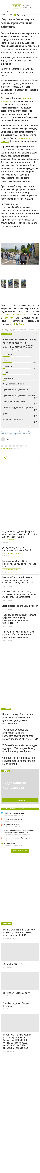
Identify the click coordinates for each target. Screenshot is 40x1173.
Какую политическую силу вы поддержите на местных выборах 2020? (19, 342)
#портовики (26, 434)
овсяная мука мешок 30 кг (16, 993)
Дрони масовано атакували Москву (20, 605)
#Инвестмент (22, 432)
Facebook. (9, 317)
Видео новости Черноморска (14, 785)
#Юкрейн (31, 432)
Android (22, 324)
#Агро (15, 432)
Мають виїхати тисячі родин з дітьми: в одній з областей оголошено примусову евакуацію (18, 580)
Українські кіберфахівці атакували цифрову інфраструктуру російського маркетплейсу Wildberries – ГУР (19, 618)
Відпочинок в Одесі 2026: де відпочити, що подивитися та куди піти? (19, 564)
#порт (2, 432)
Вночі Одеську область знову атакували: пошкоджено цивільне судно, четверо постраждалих (19, 594)
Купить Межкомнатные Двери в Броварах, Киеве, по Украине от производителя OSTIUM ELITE (19, 932)
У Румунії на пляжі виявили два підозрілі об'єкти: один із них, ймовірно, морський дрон (18, 634)
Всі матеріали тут (20, 800)
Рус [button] (7, 11)
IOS (15, 324)
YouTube (21, 314)
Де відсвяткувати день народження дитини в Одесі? (16, 549)
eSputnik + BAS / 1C (12, 964)
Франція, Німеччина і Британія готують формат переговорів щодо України (19, 761)
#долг (10, 434)
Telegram (9, 314)
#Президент (17, 434)
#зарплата (4, 434)
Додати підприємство (20, 851)
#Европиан (9, 432)
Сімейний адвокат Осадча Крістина (16, 1004)
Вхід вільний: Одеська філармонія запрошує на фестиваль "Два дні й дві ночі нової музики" (19, 534)
